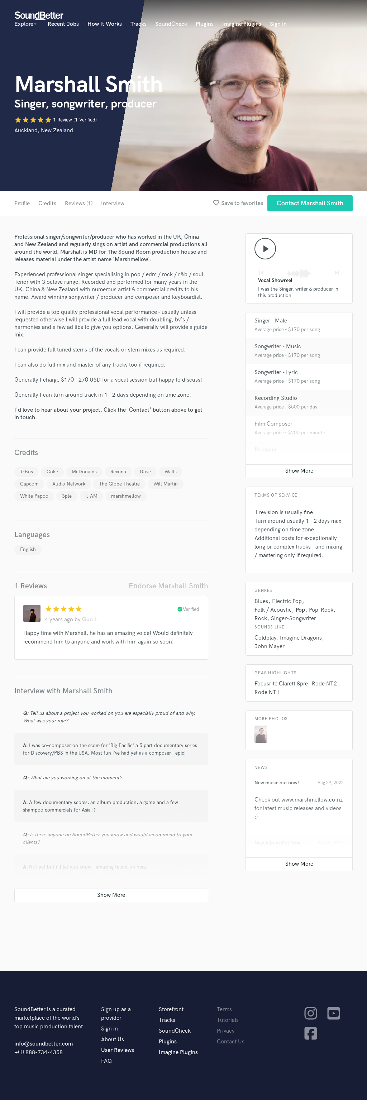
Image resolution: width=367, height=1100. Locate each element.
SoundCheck (171, 24)
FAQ (106, 1061)
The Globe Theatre (119, 484)
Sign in (278, 24)
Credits (47, 203)
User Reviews (117, 1050)
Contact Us (230, 1041)
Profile (22, 203)
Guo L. (90, 619)
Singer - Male (270, 320)
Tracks (138, 24)
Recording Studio (275, 398)
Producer (265, 449)
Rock (260, 618)
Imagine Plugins (241, 24)
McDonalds (84, 472)
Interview (112, 203)
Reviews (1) (78, 203)
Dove (145, 472)
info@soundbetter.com (43, 1044)
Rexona (118, 472)
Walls (171, 472)
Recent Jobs (63, 24)
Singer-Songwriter (293, 618)
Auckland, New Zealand (43, 130)
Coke (52, 472)
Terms (224, 1009)
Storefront (171, 1009)
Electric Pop (287, 601)
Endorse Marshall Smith (168, 586)
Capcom (29, 484)
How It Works (104, 24)
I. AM (91, 496)
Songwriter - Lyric (276, 372)
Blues (261, 601)
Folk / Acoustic (273, 610)
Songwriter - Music (277, 346)
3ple (67, 496)
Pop (300, 610)
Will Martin (165, 484)
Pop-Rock (321, 610)
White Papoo (34, 496)
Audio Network (68, 484)
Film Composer (273, 424)
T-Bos (26, 472)
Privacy (226, 1031)
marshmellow (126, 496)
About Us (112, 1039)
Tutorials (228, 1020)
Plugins (205, 24)
